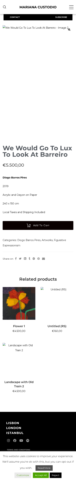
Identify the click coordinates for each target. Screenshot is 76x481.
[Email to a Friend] (43, 259)
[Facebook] (15, 440)
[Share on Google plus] (34, 259)
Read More (44, 467)
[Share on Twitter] (20, 259)
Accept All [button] (41, 475)
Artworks (47, 240)
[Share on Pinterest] (38, 259)
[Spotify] (27, 440)
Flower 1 (19, 326)
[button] (71, 7)
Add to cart (41, 225)
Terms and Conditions (18, 450)
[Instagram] (8, 440)
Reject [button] (55, 475)
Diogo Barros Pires (28, 240)
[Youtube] (21, 440)
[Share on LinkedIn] (25, 259)
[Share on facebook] (16, 259)
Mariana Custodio (38, 7)
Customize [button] (23, 475)
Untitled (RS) (57, 326)
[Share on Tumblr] (29, 259)
